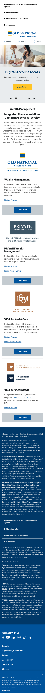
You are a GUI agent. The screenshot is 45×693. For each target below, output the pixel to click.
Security (5, 646)
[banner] (22, 34)
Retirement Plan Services (24, 397)
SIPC (26, 487)
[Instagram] (19, 637)
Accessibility (7, 660)
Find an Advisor (10, 200)
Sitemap (5, 669)
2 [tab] (25, 98)
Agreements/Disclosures (12, 651)
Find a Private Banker (12, 271)
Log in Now (21, 87)
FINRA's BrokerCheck (21, 436)
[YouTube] (8, 637)
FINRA (21, 487)
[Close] (42, 674)
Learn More (22, 210)
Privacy (5, 655)
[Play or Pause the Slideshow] (16, 98)
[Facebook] (3, 637)
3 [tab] (29, 98)
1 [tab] (22, 98)
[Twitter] (30, 637)
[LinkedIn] (13, 637)
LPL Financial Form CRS (10, 561)
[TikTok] (24, 637)
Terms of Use (7, 664)
